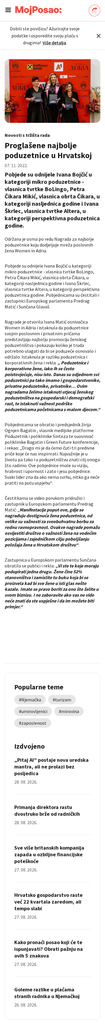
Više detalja (54, 43)
